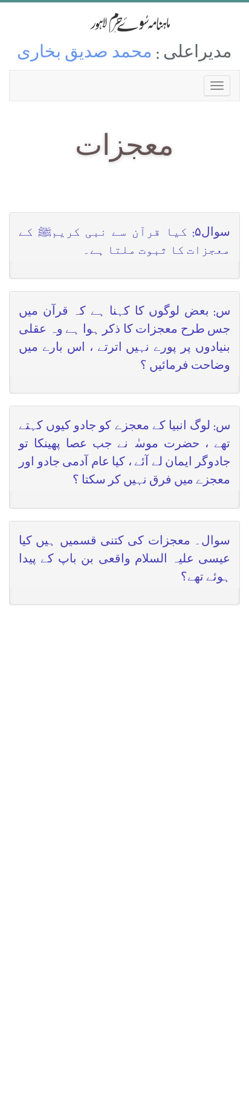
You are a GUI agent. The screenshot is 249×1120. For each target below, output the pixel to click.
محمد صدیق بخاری (84, 54)
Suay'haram (124, 23)
